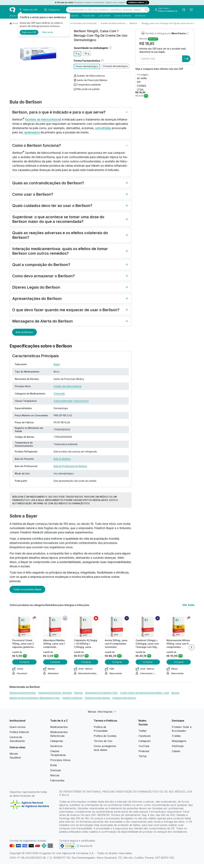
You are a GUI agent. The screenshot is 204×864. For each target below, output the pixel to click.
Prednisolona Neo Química (97, 698)
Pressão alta (88, 15)
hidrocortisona (50, 119)
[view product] (24, 627)
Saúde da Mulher (122, 15)
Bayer (57, 364)
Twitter (142, 730)
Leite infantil (104, 15)
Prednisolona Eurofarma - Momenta (55, 693)
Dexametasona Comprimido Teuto (101, 693)
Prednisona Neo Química (124, 698)
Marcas (54, 775)
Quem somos (18, 727)
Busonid (175, 693)
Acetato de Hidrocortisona (113, 23)
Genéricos (140, 15)
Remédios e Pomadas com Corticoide (79, 23)
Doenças (55, 770)
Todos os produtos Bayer (27, 589)
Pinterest (143, 751)
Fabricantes (57, 780)
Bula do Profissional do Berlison (70, 466)
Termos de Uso (103, 741)
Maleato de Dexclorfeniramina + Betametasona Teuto (35, 698)
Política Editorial (19, 732)
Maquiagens (179, 741)
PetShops (178, 746)
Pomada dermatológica (115, 66)
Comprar (24, 662)
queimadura (32, 132)
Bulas (53, 765)
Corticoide (59, 393)
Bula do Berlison (24, 332)
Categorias (56, 741)
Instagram (144, 741)
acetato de (33, 119)
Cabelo (176, 751)
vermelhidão (103, 128)
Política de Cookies (105, 735)
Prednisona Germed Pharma (23, 693)
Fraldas (176, 735)
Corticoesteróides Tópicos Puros (71, 401)
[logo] (12, 10)
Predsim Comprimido (72, 698)
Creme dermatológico (86, 66)
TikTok (142, 756)
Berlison (133, 23)
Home (15, 23)
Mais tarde (47, 32)
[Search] (146, 10)
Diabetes (74, 15)
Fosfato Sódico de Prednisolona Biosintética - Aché (144, 693)
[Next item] (191, 647)
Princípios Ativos (60, 760)
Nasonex (78, 693)
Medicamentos (59, 727)
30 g (86, 53)
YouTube (143, 746)
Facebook (144, 735)
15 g (77, 53)
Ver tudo (188, 605)
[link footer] (67, 846)
